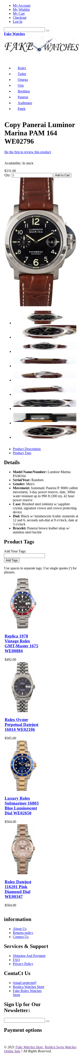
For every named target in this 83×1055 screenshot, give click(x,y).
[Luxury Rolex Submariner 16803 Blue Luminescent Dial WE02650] (23, 789)
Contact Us (21, 937)
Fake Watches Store (29, 1047)
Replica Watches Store (28, 987)
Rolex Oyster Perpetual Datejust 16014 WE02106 (21, 724)
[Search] (47, 30)
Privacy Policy (23, 964)
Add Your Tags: (15, 551)
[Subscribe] (47, 1021)
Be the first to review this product (27, 152)
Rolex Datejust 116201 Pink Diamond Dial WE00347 (18, 889)
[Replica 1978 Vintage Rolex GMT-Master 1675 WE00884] (23, 627)
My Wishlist (21, 9)
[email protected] (24, 983)
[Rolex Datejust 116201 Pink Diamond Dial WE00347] (23, 873)
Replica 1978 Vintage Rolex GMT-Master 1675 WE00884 (21, 643)
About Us (20, 929)
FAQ (16, 960)
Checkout (19, 17)
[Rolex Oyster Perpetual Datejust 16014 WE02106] (23, 711)
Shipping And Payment (29, 956)
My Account (21, 5)
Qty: (7, 175)
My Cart (19, 13)
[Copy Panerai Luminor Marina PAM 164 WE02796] (40, 305)
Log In (17, 21)
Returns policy (23, 933)
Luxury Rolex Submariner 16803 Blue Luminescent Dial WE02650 (22, 805)
